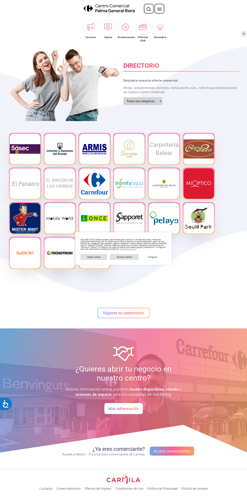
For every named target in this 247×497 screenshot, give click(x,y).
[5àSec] (25, 149)
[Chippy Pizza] (198, 149)
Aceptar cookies (94, 257)
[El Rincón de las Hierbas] (59, 183)
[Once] (94, 218)
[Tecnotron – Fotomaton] (59, 253)
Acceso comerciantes (172, 451)
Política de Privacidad (162, 488)
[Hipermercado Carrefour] (94, 183)
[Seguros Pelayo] (164, 218)
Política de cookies (128, 249)
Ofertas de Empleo (98, 488)
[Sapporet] (129, 218)
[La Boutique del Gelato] (164, 183)
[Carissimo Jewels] (129, 149)
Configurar (152, 257)
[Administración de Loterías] (59, 149)
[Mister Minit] (25, 218)
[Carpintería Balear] (164, 149)
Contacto (45, 488)
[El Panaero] (25, 183)
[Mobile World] (59, 218)
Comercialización (68, 488)
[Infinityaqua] (129, 183)
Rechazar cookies (124, 257)
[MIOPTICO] (198, 183)
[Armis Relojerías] (94, 149)
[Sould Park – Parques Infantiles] (198, 218)
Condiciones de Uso (129, 488)
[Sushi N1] (25, 253)
